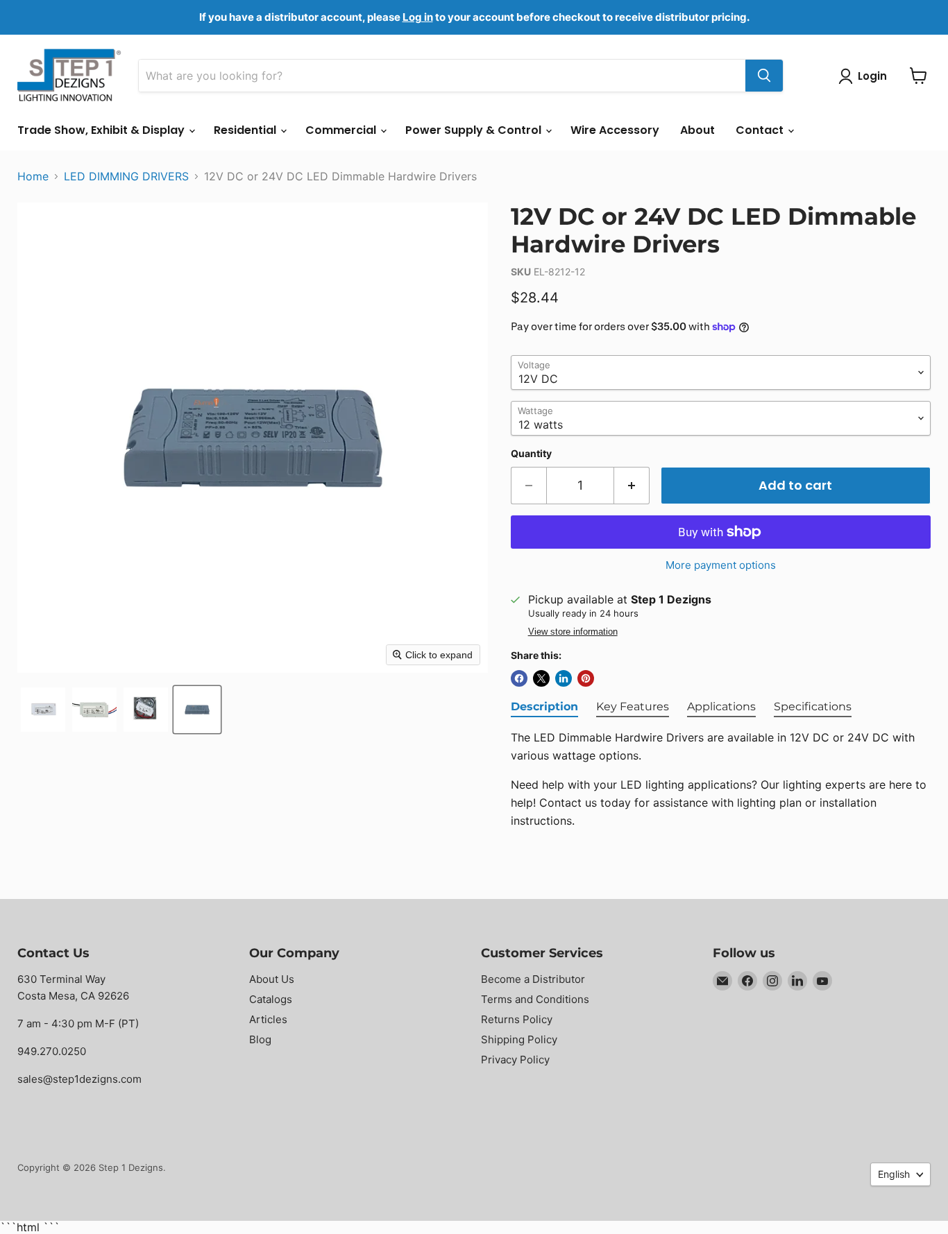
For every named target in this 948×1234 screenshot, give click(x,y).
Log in (418, 17)
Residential (246, 130)
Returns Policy (516, 1019)
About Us (271, 979)
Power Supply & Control (474, 130)
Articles (268, 1019)
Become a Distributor (533, 979)
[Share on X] (541, 678)
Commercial (342, 130)
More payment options (721, 565)
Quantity (531, 453)
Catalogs (270, 999)
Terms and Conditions (535, 999)
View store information (573, 632)
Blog (260, 1039)
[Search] (764, 76)
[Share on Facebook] (519, 678)
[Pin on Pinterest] (585, 678)
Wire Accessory (614, 130)
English (894, 1174)
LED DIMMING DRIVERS (126, 176)
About (697, 130)
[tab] (544, 707)
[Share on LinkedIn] (563, 678)
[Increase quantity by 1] (632, 486)
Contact (761, 130)
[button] (43, 709)
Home (33, 176)
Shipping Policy (519, 1039)
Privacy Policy (515, 1059)
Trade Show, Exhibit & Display (102, 130)
